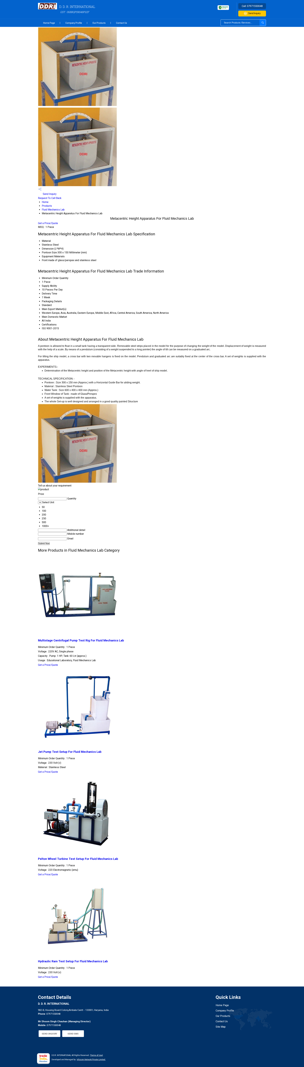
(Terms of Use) (96, 1055)
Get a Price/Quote (48, 223)
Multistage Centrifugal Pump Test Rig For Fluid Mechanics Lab (81, 640)
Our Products (99, 23)
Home (45, 202)
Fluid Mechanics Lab (53, 209)
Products (47, 205)
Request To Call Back (49, 198)
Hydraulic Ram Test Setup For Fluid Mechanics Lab (73, 961)
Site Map (221, 1026)
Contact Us (121, 23)
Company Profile (73, 23)
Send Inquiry (254, 13)
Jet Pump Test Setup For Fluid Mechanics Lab (69, 752)
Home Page (49, 23)
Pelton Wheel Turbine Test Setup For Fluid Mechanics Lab (78, 859)
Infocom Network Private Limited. (91, 1059)
